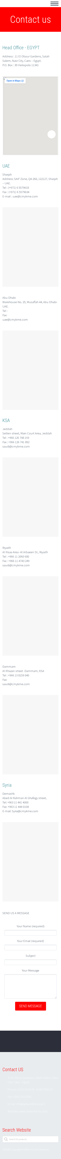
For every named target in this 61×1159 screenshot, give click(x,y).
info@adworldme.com (30, 1104)
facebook (42, 1044)
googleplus (52, 1044)
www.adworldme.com (33, 1111)
